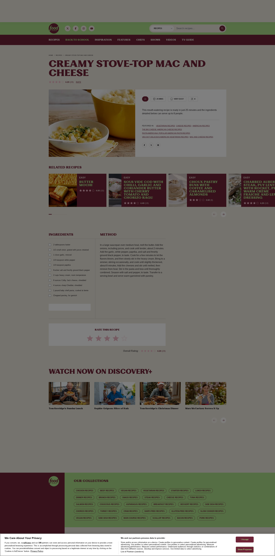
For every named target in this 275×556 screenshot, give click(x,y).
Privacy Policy (37, 551)
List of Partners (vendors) (132, 552)
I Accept (244, 539)
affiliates (27, 543)
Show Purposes (245, 550)
